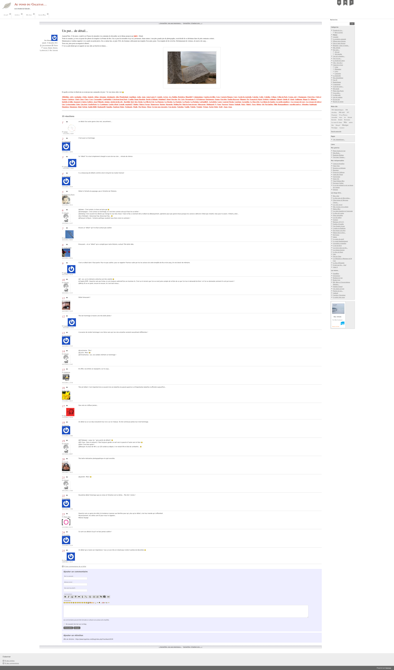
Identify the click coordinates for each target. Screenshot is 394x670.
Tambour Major (118, 107)
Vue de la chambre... (339, 56)
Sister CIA (336, 179)
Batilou (174, 97)
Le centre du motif (338, 239)
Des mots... (336, 50)
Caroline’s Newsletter (339, 295)
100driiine (65, 97)
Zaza (230, 107)
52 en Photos (343, 115)
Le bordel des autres (339, 61)
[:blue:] (99, 602)
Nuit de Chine (337, 256)
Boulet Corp (336, 280)
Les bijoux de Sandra (267, 102)
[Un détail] (192, 67)
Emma (217, 99)
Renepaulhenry (283, 104)
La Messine (168, 102)
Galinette (273, 99)
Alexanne (102, 97)
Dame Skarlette (139, 99)
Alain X (335, 267)
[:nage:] (101, 602)
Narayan (225, 104)
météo (351, 122)
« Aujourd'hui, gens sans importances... (170, 23)
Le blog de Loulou (338, 213)
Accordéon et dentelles (339, 243)
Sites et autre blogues (339, 43)
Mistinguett (210, 104)
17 (63, 406)
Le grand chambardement (340, 241)
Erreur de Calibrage (339, 172)
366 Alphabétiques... (339, 139)
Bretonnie (347, 120)
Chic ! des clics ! (338, 63)
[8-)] (79, 602)
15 (63, 369)
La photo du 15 (44, 50)
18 (63, 422)
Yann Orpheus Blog (338, 181)
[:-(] (75, 602)
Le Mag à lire (255, 102)
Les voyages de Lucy (298, 102)
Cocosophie (98, 99)
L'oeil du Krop (337, 245)
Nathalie (237, 104)
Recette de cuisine (338, 102)
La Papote (186, 102)
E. (64, 238)
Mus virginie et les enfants (340, 207)
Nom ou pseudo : (69, 576)
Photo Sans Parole (338, 91)
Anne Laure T (151, 97)
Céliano (273, 97)
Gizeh (292, 99)
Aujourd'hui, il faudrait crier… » (192, 23)
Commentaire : (68, 594)
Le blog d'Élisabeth (338, 263)
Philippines (338, 69)
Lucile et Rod (113, 104)
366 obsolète (338, 54)
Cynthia (131, 99)
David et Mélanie (152, 99)
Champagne (302, 97)
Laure (220, 102)
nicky (65, 273)
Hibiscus (314, 99)
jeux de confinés (337, 97)
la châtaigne (67, 176)
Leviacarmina (70, 104)
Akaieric (90, 97)
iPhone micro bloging (339, 41)
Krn (136, 102)
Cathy (261, 97)
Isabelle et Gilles (67, 102)
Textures (335, 220)
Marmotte (169, 104)
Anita (139, 97)
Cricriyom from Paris (119, 99)
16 (63, 388)
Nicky (243, 104)
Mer (51, 50)
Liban (336, 67)
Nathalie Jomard (337, 286)
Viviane (205, 107)
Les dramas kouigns (339, 250)
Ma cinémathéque (338, 78)
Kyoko (140, 102)
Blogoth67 (189, 97)
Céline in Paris (282, 97)
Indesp (335, 237)
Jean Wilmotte (99, 102)
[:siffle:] (86, 602)
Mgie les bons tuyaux (189, 104)
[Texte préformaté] (101, 596)
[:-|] (69, 602)
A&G (72, 97)
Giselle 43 (286, 99)
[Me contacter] (339, 5)
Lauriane (238, 102)
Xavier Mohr (213, 107)
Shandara (65, 107)
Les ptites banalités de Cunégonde (343, 211)
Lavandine (245, 102)
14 (63, 351)
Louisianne (104, 104)
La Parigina (195, 102)
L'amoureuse (336, 84)
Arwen (165, 97)
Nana (219, 104)
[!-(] (90, 602)
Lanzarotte (338, 73)
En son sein (336, 99)
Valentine (180, 107)
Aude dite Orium (338, 174)
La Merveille (337, 95)
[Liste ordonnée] (97, 596)
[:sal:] (106, 602)
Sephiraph (313, 104)
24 (63, 532)
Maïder (135, 104)
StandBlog (336, 273)
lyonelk (66, 462)
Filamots (243, 99)
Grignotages (336, 276)
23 (63, 514)
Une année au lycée (338, 289)
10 (63, 280)
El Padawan (200, 99)
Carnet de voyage (338, 65)
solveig (66, 167)
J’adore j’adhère (87, 102)
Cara (218, 97)
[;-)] (66, 602)
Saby (334, 254)
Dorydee (174, 99)
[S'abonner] (345, 5)
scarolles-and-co (295, 104)
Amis (340, 117)
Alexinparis (111, 97)
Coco (91, 99)
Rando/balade (337, 82)
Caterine (255, 97)
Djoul (169, 99)
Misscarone (202, 104)
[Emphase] (68, 596)
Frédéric (266, 99)
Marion (162, 104)
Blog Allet (336, 196)
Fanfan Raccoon (233, 99)
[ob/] (97, 602)
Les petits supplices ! (283, 102)
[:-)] (64, 602)
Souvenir (55, 50)
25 (63, 551)
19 (63, 441)
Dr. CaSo (181, 99)
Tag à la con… (337, 58)
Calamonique (198, 97)
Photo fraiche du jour (339, 151)
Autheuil (335, 293)
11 (63, 298)
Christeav (71, 99)
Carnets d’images (227, 97)
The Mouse (142, 107)
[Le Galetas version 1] (351, 5)
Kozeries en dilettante (339, 168)
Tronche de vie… (338, 30)
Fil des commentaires (12, 663)
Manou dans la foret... (339, 233)
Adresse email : (68, 582)
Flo (248, 99)
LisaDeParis (92, 104)
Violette (193, 107)
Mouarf (338, 125)
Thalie (135, 107)
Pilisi (275, 104)
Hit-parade (336, 89)
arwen (66, 132)
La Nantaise (177, 102)
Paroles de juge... (338, 291)
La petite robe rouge (339, 297)
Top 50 (335, 80)
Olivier (258, 104)
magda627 (128, 104)
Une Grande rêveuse (339, 226)
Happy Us (306, 99)
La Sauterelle (337, 76)
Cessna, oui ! (292, 97)
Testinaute (128, 107)
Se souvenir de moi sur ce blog (76, 624)
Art (345, 117)
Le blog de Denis (338, 252)
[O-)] (84, 602)
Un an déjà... (337, 93)
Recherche (333, 20)
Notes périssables (338, 215)
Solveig (84, 107)
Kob (132, 102)
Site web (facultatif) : (70, 588)
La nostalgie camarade (339, 39)
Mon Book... (336, 153)
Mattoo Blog (336, 209)
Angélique (132, 97)
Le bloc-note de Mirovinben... (342, 198)
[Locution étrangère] (86, 596)
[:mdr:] (88, 603)
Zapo (226, 107)
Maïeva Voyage (144, 104)
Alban (96, 97)
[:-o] (81, 602)
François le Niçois (256, 99)
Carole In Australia (244, 97)
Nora (254, 104)
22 (63, 496)
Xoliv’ (221, 107)
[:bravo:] (108, 602)
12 (63, 316)
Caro (235, 97)
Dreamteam (189, 99)
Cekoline (267, 97)
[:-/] (68, 602)
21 (63, 477)
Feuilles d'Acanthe (338, 224)
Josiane (107, 102)
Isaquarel (77, 102)
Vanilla (186, 107)
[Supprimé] (75, 596)
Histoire (55, 48)
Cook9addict (107, 99)
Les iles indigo (337, 217)
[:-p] (92, 602)
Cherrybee (311, 97)
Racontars (336, 170)
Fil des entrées (10, 661)
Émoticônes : (68, 600)
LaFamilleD (204, 102)
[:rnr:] (105, 602)
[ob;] (93, 602)
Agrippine (77, 97)
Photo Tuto (67, 517)
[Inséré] (72, 596)
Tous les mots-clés (336, 131)
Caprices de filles (209, 97)
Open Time (336, 166)
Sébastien (305, 104)
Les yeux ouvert (337, 205)
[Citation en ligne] (79, 596)
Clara (86, 99)
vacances (341, 128)
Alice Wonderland (122, 97)
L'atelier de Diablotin (339, 228)
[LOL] (71, 602)
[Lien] (108, 596)
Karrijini (127, 102)
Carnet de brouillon (338, 164)
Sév (65, 416)
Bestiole (333, 120)
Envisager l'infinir (338, 183)
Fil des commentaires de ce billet (75, 566)
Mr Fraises (336, 235)
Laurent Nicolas (228, 102)
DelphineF (162, 99)
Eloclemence (210, 99)
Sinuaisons (73, 107)
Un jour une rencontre (160, 107)
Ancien (45, 48)
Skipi (79, 107)
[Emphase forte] (65, 596)
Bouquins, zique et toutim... (341, 45)
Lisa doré (84, 104)
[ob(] (103, 602)
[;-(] (82, 602)
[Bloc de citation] (104, 596)
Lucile (66, 326)
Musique (345, 125)
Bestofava (181, 97)
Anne (143, 97)
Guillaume (298, 99)
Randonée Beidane (338, 155)
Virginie (199, 107)
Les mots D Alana (336, 122)
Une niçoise (172, 107)
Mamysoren (155, 104)
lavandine (67, 535)
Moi (332, 125)
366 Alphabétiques (337, 110)
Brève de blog (339, 32)
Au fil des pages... (338, 86)
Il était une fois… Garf (339, 265)
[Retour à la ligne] (90, 596)
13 (63, 333)
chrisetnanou (67, 336)
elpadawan (67, 372)
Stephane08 (101, 107)
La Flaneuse (159, 102)
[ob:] (95, 602)
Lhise (78, 104)
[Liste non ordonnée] (94, 596)
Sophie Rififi (92, 107)
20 (63, 459)
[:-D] (73, 602)
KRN (136, 36)
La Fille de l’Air (148, 102)
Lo (98, 104)
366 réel (337, 52)
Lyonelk (121, 104)
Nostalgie (334, 128)
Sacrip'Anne (336, 177)
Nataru (231, 104)
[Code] (82, 596)
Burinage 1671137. (338, 222)
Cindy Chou (79, 99)
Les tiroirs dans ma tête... (340, 248)
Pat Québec (269, 104)
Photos (56, 45)
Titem (149, 107)
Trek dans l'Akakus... (339, 157)
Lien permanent (46, 45)
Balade (50, 48)
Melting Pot (178, 104)
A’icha (84, 97)
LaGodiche (213, 102)
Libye (336, 71)
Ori (263, 104)
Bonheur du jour (338, 278)
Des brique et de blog (339, 230)
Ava (170, 97)
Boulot (340, 120)
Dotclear (335, 189)
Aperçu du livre (335, 326)
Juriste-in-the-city (117, 102)
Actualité (335, 37)
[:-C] (77, 602)
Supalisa (109, 107)
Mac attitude (336, 48)
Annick (159, 97)
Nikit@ (248, 104)
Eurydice (223, 99)
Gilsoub (279, 99)
